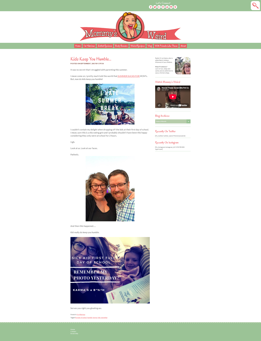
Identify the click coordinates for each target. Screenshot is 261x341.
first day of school (81, 317)
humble (89, 317)
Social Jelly (74, 333)
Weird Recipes (138, 46)
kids (99, 317)
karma (95, 317)
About (183, 46)
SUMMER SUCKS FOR (128, 76)
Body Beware (121, 46)
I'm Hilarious (81, 314)
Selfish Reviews (105, 46)
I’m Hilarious (89, 46)
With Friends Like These (166, 46)
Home (78, 46)
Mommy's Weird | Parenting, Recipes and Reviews (130, 27)
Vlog (150, 46)
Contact (73, 331)
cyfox (101, 63)
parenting (104, 317)
